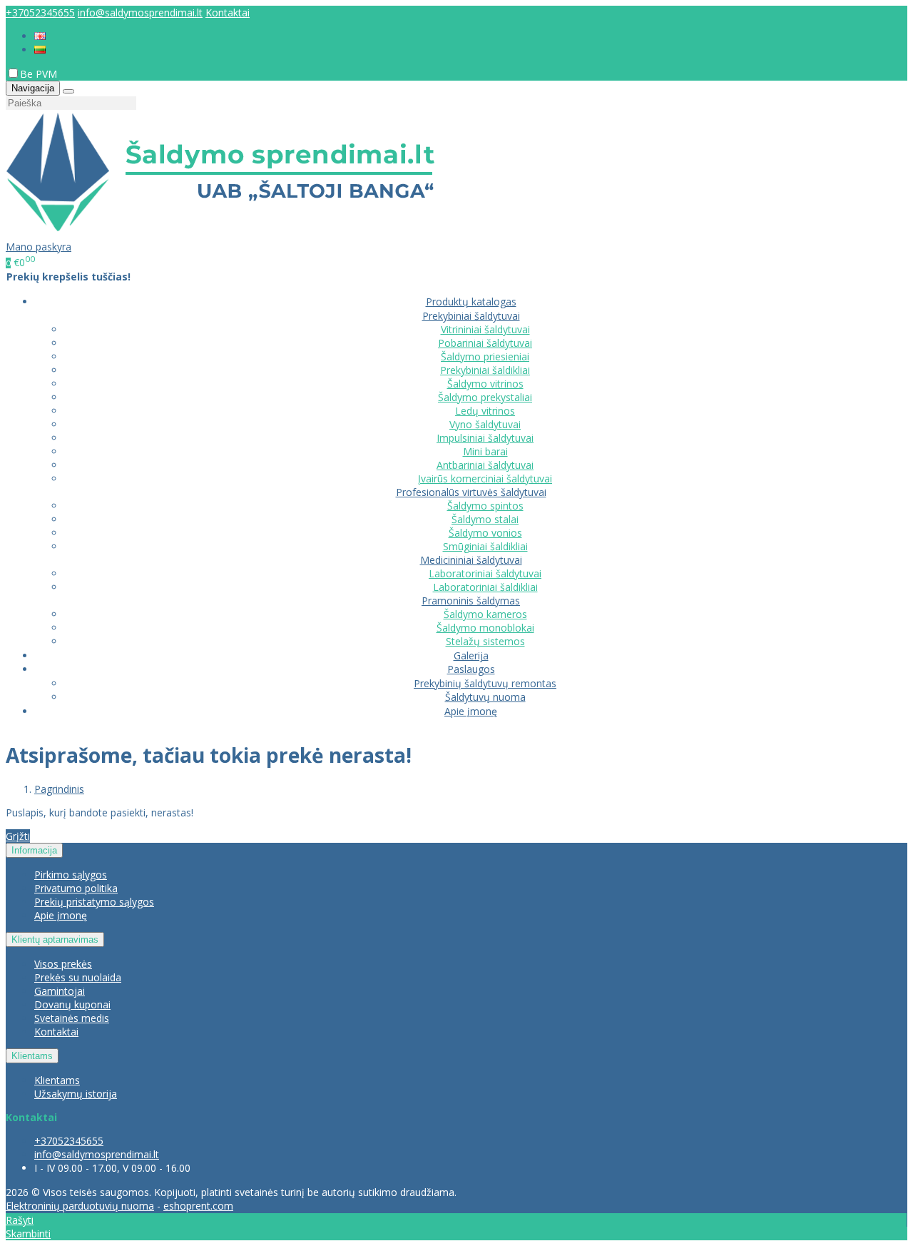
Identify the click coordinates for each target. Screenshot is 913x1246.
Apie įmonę (470, 711)
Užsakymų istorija (75, 1093)
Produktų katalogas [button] (471, 301)
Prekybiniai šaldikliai (485, 370)
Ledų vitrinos (485, 410)
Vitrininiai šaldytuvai (485, 329)
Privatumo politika (76, 888)
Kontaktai (227, 12)
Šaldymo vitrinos (485, 383)
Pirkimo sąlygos (70, 874)
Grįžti (18, 836)
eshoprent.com (198, 1205)
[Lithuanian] (40, 50)
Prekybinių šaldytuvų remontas (485, 683)
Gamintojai (59, 991)
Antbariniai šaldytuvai (485, 465)
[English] (40, 36)
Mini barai (485, 451)
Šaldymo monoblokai (485, 627)
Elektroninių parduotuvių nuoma (80, 1205)
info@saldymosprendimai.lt (140, 12)
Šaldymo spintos (485, 505)
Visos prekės (63, 964)
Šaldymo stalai (485, 519)
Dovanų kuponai (72, 1004)
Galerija (471, 655)
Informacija (34, 850)
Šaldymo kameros (485, 614)
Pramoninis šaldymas (471, 600)
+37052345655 (40, 12)
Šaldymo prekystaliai (485, 397)
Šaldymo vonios (485, 533)
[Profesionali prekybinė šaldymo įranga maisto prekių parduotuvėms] (220, 233)
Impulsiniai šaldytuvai (485, 438)
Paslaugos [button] (471, 669)
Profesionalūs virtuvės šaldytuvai (471, 492)
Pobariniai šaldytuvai (485, 343)
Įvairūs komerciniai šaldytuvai (485, 478)
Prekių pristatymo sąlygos (94, 901)
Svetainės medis (71, 1018)
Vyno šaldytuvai (485, 424)
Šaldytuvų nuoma (485, 697)
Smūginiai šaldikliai (485, 546)
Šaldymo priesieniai (485, 356)
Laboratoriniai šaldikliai (485, 587)
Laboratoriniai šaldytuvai (485, 573)
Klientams (32, 1055)
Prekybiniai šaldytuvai (471, 316)
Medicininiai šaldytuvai (471, 560)
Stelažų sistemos (485, 641)
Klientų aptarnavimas (54, 939)
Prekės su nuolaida (77, 977)
